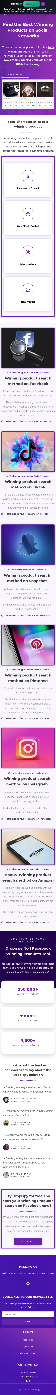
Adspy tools (28, 1339)
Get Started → (31, 4)
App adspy (28, 1346)
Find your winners (28, 1372)
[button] (28, 94)
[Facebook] (28, 1283)
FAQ (28, 1381)
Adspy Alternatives (28, 1353)
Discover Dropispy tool (28, 1376)
